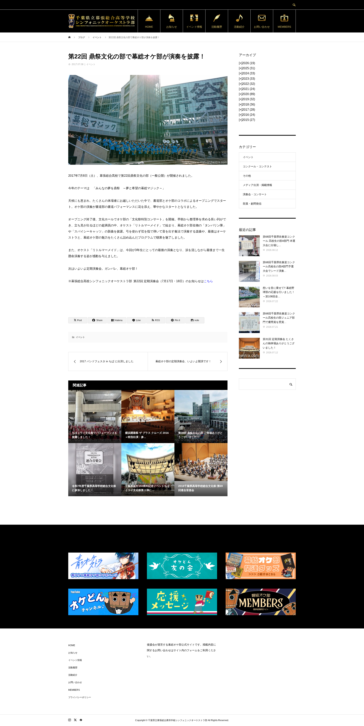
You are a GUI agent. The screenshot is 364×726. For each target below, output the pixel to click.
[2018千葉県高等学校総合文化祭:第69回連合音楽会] (201, 462)
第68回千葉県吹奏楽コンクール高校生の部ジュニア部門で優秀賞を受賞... (279, 318)
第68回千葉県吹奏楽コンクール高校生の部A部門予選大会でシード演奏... (279, 266)
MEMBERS (284, 26)
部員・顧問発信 (252, 203)
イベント (90, 64)
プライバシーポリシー (79, 697)
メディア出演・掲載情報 (257, 185)
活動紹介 (239, 26)
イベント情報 (194, 26)
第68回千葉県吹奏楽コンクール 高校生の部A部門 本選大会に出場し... (279, 241)
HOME (149, 26)
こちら (208, 281)
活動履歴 (216, 26)
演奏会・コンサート (255, 194)
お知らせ (171, 26)
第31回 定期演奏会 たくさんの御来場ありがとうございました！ (279, 343)
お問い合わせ (262, 26)
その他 (247, 175)
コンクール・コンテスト (257, 166)
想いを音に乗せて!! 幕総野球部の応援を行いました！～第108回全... (279, 292)
